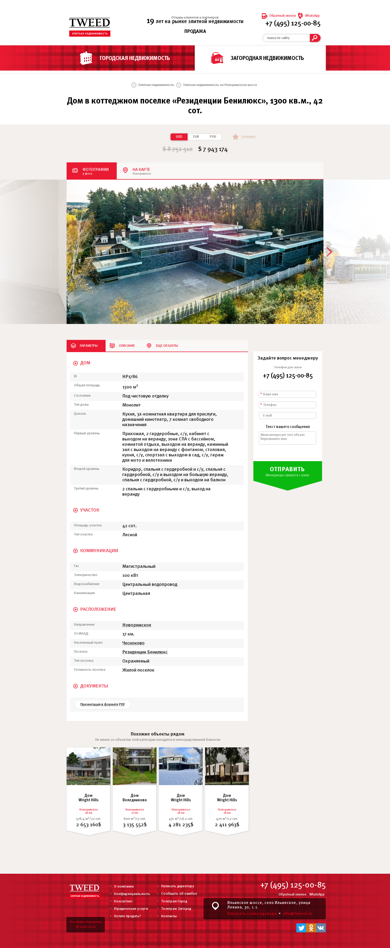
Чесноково (133, 643)
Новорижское (136, 625)
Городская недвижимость (135, 58)
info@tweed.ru (297, 914)
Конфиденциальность (132, 894)
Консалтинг (123, 901)
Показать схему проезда (251, 914)
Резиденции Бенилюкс (145, 652)
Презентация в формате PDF (102, 704)
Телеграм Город (174, 901)
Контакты (169, 916)
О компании (124, 886)
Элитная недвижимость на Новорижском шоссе (220, 85)
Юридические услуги (131, 909)
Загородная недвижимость (267, 58)
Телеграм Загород (176, 909)
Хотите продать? (127, 916)
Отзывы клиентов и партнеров (195, 17)
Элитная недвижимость (156, 85)
